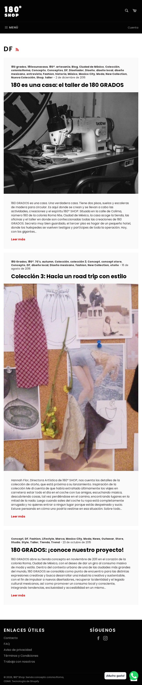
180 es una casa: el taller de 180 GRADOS (67, 85)
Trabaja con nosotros (19, 661)
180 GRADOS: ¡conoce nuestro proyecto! (67, 550)
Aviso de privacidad (18, 650)
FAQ (7, 644)
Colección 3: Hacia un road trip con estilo (68, 276)
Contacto (11, 638)
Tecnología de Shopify (25, 681)
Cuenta (133, 27)
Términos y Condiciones (21, 656)
